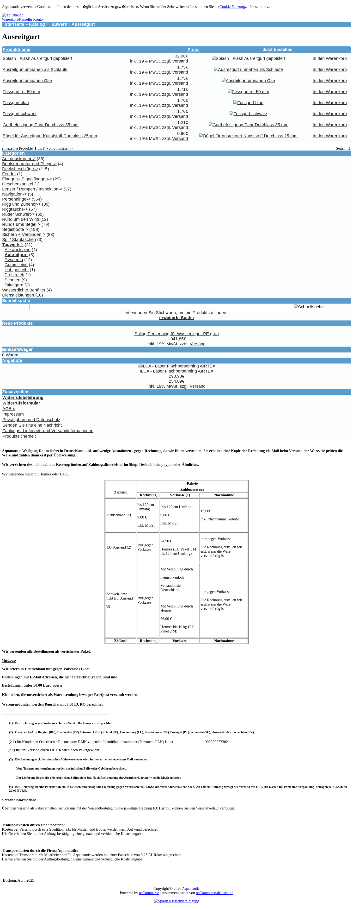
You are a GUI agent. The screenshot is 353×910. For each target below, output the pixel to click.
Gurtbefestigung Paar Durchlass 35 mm (41, 124)
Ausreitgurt (83, 24)
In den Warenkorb (330, 58)
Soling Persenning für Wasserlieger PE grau (176, 333)
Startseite (14, 24)
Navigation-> (14, 194)
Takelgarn (14, 285)
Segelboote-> (15, 229)
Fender (9, 173)
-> (13, 244)
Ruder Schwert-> (18, 214)
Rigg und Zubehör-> (21, 204)
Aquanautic (191, 888)
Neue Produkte (17, 323)
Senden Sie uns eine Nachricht (32, 425)
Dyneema (14, 259)
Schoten (12, 280)
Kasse (23, 19)
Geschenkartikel (17, 184)
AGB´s (8, 408)
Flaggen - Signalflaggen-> (27, 179)
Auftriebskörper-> (19, 158)
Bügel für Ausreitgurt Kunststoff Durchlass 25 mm (50, 135)
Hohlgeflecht (17, 269)
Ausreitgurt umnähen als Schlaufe (35, 69)
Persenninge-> (16, 199)
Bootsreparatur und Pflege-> (29, 163)
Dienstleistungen (18, 295)
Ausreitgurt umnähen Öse (27, 80)
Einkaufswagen (18, 349)
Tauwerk (58, 24)
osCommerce (149, 893)
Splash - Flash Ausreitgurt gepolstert (37, 58)
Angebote (12, 360)
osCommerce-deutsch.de (214, 893)
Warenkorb (10, 19)
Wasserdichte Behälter (23, 290)
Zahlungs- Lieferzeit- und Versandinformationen (47, 430)
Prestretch (14, 274)
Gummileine (16, 264)
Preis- (194, 49)
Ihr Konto (35, 19)
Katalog (37, 24)
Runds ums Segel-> (21, 224)
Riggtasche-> (15, 209)
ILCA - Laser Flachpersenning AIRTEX (176, 371)
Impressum (13, 414)
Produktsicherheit (19, 436)
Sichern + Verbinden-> (23, 234)
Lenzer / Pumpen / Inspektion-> (32, 189)
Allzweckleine (17, 249)
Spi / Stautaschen (19, 239)
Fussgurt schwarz (20, 113)
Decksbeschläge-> (20, 168)
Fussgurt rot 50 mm (21, 91)
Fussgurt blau (16, 102)
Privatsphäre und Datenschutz (31, 419)
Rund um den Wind (20, 219)
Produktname (16, 49)
